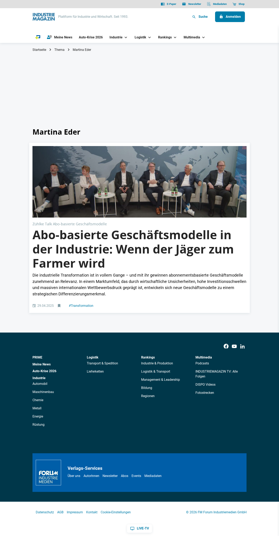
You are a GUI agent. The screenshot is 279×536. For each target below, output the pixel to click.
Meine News (41, 364)
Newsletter (110, 476)
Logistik (92, 357)
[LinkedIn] (242, 346)
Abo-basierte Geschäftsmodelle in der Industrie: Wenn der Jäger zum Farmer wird (133, 249)
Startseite (39, 50)
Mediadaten (153, 476)
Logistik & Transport (155, 371)
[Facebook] (226, 346)
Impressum (75, 512)
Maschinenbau (43, 392)
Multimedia (203, 357)
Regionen (148, 396)
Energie (37, 416)
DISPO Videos (205, 384)
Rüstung (38, 425)
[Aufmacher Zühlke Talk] (139, 181)
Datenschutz (45, 512)
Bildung (146, 388)
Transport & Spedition (102, 363)
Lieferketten (95, 371)
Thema (59, 50)
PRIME (37, 357)
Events (136, 476)
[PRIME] (37, 37)
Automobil (39, 384)
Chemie (37, 400)
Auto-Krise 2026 (44, 371)
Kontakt (91, 512)
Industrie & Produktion (157, 363)
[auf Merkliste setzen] (59, 306)
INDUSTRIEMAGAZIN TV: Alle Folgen (216, 374)
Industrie (39, 378)
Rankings (148, 357)
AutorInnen (91, 476)
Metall (36, 408)
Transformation (81, 306)
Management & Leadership (160, 380)
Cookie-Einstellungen (116, 512)
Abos (124, 476)
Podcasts (202, 363)
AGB (60, 512)
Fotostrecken (204, 393)
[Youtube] (234, 346)
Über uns (74, 476)
